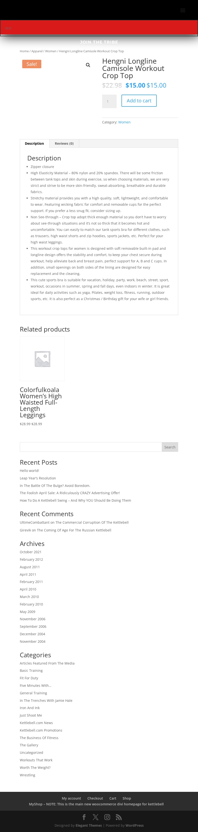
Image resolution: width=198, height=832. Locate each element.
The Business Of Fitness (39, 737)
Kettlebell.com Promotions (41, 730)
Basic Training (31, 670)
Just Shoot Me (31, 715)
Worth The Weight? (35, 767)
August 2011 (30, 567)
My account (71, 798)
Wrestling (27, 775)
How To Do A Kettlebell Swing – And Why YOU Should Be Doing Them (75, 500)
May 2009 (27, 611)
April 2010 (28, 589)
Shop (127, 798)
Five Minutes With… (35, 685)
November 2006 (32, 619)
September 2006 (33, 626)
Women (51, 51)
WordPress (135, 825)
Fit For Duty (29, 678)
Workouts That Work (36, 760)
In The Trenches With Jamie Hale (46, 700)
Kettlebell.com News (36, 722)
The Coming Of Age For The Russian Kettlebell (74, 530)
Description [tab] (34, 143)
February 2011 (31, 581)
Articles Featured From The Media (47, 663)
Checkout (95, 798)
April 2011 (28, 574)
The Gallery (29, 745)
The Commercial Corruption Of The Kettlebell (92, 522)
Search (170, 447)
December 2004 (32, 634)
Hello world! (29, 470)
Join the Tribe (99, 42)
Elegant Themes (89, 825)
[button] (88, 65)
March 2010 (29, 596)
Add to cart (139, 100)
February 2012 (31, 559)
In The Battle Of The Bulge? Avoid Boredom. (55, 485)
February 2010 (31, 604)
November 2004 (32, 641)
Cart (112, 798)
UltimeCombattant (35, 522)
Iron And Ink (30, 707)
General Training (33, 693)
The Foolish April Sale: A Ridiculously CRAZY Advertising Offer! (70, 493)
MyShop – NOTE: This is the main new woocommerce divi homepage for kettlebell (96, 804)
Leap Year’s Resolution (38, 478)
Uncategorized (31, 752)
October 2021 (31, 552)
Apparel (36, 51)
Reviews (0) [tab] (64, 143)
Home (24, 51)
